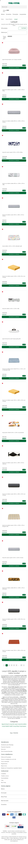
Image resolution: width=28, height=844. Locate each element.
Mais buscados (4, 800)
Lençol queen (23, 726)
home (2, 19)
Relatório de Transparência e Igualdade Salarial (11, 768)
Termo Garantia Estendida (6, 751)
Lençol (15, 19)
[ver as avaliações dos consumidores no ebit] (7, 826)
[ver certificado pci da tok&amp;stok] (20, 826)
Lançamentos (23, 14)
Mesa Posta (4, 796)
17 (21, 665)
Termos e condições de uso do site (8, 759)
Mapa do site (4, 765)
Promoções (15, 14)
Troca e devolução (5, 761)
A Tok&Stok (3, 773)
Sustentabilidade (4, 778)
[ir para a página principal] (14, 3)
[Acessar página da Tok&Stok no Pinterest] (16, 736)
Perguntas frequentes (5, 747)
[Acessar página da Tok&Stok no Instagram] (12, 736)
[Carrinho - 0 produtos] (26, 3)
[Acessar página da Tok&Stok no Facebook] (8, 736)
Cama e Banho (9, 19)
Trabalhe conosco (5, 775)
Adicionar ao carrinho (14, 67)
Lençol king (16, 726)
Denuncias (3, 749)
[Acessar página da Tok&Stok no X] (20, 736)
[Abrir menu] (4, 3)
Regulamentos (4, 763)
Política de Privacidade (6, 757)
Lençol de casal (13, 724)
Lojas (2, 780)
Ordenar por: (4, 32)
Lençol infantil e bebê (7, 726)
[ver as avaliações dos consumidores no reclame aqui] (14, 826)
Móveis (3, 14)
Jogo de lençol (5, 724)
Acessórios (8, 14)
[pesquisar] (25, 7)
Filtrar (23, 28)
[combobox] (17, 33)
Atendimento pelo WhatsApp (7, 744)
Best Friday (3, 782)
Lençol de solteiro (22, 724)
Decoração (3, 792)
